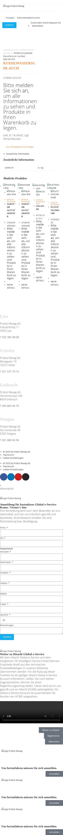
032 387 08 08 (10, 337)
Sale (38, 203)
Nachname (5, 562)
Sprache (4, 614)
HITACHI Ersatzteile (23, 53)
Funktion (4, 572)
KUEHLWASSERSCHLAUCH (28, 17)
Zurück (9, 25)
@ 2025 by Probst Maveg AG (16, 451)
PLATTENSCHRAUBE (55, 210)
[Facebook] (3, 477)
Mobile (3, 593)
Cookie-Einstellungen (13, 457)
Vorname (4, 551)
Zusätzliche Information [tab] (17, 153)
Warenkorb (37, 25)
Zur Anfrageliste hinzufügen (20, 146)
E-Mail (3, 604)
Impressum (8, 454)
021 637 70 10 (10, 371)
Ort (2, 538)
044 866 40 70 (10, 406)
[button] (31, 712)
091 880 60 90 (10, 440)
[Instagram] (25, 477)
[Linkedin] (11, 477)
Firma (3, 527)
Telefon (4, 583)
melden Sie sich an (18, 88)
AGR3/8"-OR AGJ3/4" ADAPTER (25, 210)
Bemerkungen (7, 625)
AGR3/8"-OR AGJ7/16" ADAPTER (11, 210)
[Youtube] (18, 477)
